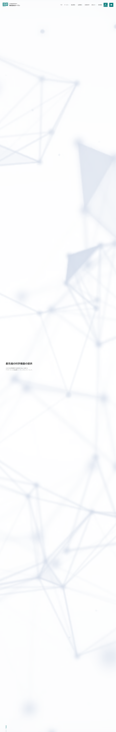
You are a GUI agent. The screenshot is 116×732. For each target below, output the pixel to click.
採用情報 (100, 5)
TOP (61, 5)
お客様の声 (87, 5)
